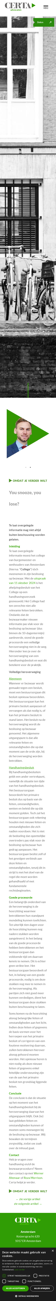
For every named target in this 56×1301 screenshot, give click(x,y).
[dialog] (28, 1274)
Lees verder (19, 1269)
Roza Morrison (33, 1177)
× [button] (53, 1251)
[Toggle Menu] (45, 6)
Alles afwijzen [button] (42, 1288)
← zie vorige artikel (28, 1199)
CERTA (21, 5)
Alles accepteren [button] (15, 1288)
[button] (28, 1296)
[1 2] (28, 433)
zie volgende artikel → (28, 1203)
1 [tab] (25, 467)
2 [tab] (30, 467)
